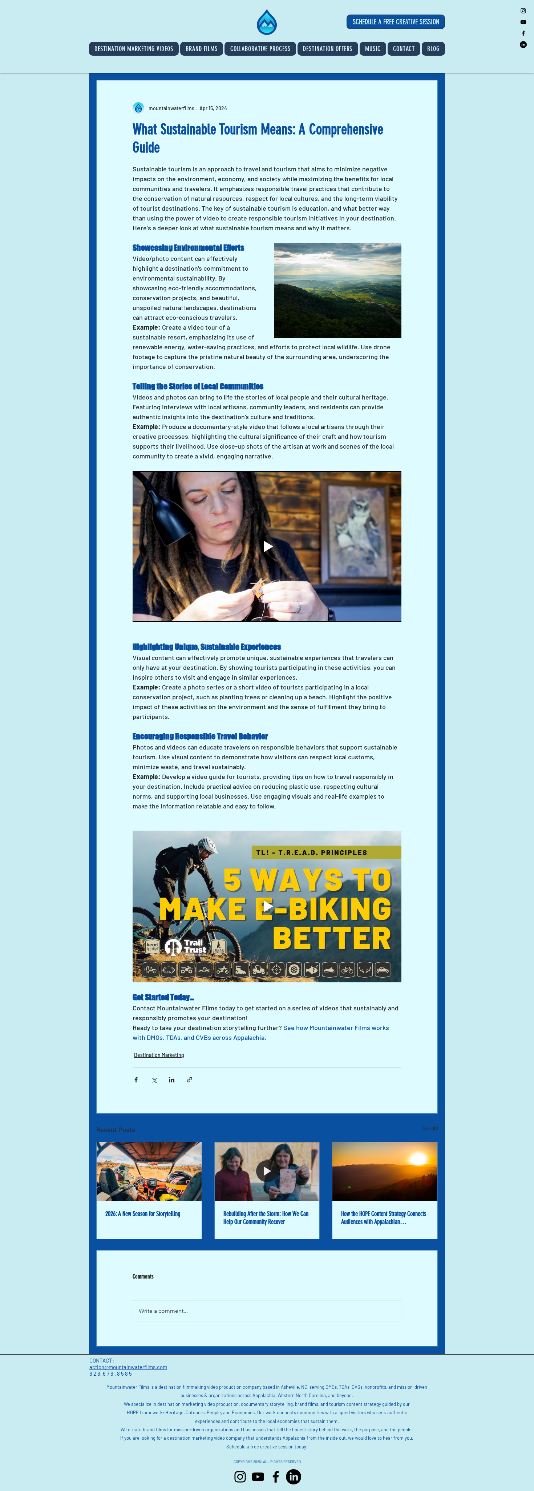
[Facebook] (275, 1476)
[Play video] (267, 546)
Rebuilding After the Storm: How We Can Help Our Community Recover (265, 1218)
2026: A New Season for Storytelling (142, 1214)
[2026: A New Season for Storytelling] (149, 1171)
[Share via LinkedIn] (171, 1079)
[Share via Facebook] (136, 1079)
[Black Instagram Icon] (523, 10)
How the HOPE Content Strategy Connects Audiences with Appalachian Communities (383, 1218)
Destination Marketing (159, 1055)
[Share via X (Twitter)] (153, 1079)
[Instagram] (240, 1476)
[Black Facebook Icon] (523, 33)
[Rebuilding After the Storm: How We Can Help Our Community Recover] (267, 1171)
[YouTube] (258, 1476)
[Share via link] (189, 1079)
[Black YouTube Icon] (523, 22)
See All (430, 1128)
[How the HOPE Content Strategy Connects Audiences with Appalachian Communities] (384, 1171)
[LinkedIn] (523, 44)
